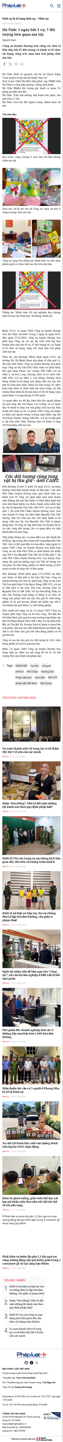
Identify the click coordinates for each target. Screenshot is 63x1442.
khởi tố (19, 671)
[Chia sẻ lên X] (10, 64)
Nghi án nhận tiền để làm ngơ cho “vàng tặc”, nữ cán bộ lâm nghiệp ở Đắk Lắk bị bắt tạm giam (31, 975)
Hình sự (44, 18)
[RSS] (36, 1362)
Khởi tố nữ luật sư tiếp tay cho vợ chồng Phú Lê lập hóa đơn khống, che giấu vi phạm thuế (29, 917)
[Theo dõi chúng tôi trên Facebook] (26, 1362)
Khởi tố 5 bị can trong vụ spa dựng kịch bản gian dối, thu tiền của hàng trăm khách (31, 860)
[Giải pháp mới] (44, 1439)
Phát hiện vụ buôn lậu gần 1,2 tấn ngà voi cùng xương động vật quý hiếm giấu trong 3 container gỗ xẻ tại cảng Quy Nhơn (31, 1260)
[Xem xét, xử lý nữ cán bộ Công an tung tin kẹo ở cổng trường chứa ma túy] (31, 187)
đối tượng (45, 683)
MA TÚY (52, 677)
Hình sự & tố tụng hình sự (19, 18)
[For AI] (22, 64)
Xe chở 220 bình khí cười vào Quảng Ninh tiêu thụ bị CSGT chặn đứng (30, 1145)
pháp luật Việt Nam (26, 683)
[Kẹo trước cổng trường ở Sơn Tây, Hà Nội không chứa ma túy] (31, 136)
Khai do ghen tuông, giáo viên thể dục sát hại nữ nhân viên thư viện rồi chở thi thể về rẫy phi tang (30, 1202)
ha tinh (35, 665)
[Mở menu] (59, 6)
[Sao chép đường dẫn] (16, 64)
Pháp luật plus (24, 677)
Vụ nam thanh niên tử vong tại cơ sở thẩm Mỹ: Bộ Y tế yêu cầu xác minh (30, 750)
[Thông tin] (31, 290)
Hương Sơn (47, 671)
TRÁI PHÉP (21, 665)
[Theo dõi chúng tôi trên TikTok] (31, 1362)
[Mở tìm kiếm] (52, 6)
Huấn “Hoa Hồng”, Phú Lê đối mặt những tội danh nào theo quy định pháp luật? (29, 805)
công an (46, 665)
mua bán (40, 677)
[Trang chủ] (31, 1355)
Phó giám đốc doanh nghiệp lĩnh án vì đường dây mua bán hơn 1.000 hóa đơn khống (28, 1033)
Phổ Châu (32, 671)
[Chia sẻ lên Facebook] (4, 64)
